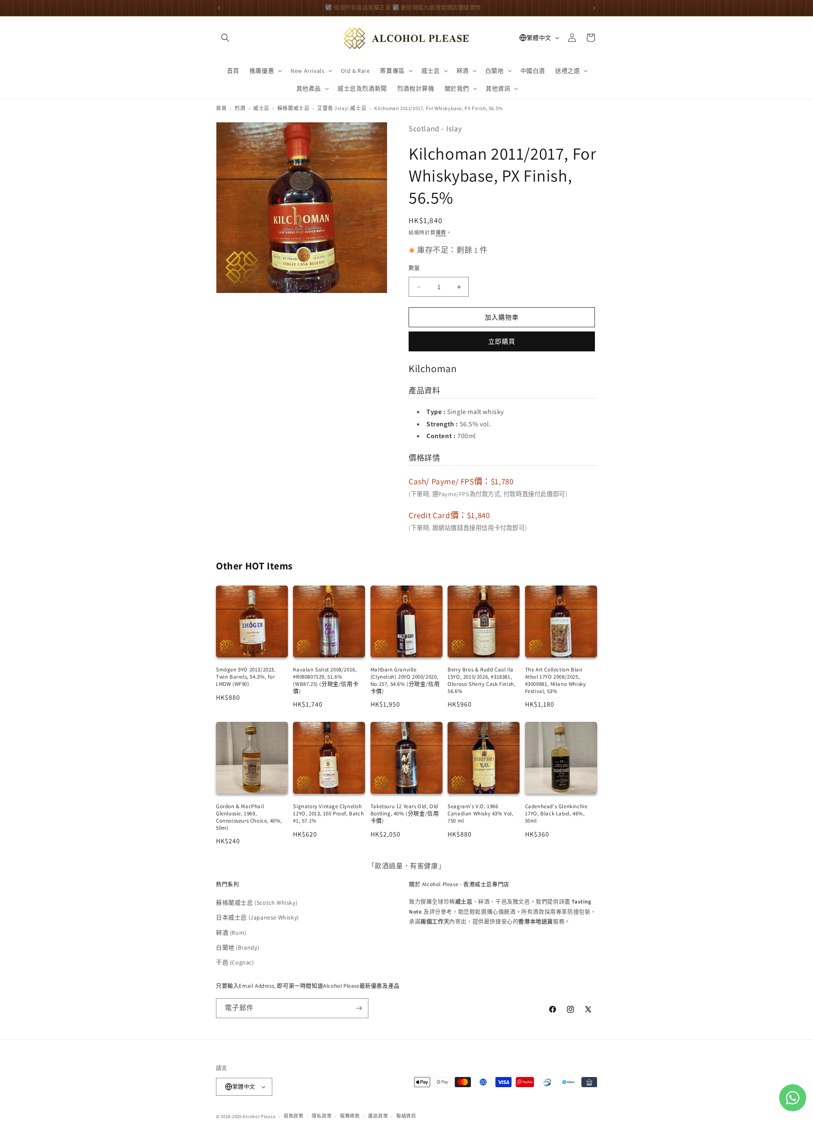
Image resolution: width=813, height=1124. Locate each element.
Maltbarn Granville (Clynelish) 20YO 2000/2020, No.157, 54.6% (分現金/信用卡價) (405, 680)
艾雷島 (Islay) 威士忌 (341, 108)
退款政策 (294, 1116)
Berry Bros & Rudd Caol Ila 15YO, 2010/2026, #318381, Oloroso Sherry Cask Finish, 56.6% (481, 680)
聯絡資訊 (406, 1116)
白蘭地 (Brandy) (237, 947)
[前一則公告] (219, 8)
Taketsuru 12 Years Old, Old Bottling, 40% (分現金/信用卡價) (405, 813)
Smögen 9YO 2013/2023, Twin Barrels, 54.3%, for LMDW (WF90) (246, 677)
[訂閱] (358, 1008)
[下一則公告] (594, 8)
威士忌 (261, 108)
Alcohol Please (259, 1116)
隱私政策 (322, 1116)
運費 (441, 232)
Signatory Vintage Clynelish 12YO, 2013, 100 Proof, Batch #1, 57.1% (328, 813)
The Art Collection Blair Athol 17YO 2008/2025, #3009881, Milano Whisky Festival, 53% (555, 680)
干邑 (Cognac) (235, 962)
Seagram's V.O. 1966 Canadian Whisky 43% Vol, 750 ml (480, 813)
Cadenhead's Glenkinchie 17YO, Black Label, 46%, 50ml (556, 813)
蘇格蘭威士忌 (293, 108)
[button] (225, 37)
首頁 (221, 108)
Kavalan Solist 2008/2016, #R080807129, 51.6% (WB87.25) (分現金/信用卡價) (325, 680)
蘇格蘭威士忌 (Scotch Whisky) (256, 902)
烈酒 (240, 108)
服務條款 (350, 1116)
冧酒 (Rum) (231, 932)
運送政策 (378, 1116)
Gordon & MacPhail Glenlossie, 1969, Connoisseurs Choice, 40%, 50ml (249, 817)
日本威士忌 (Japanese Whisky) (257, 917)
